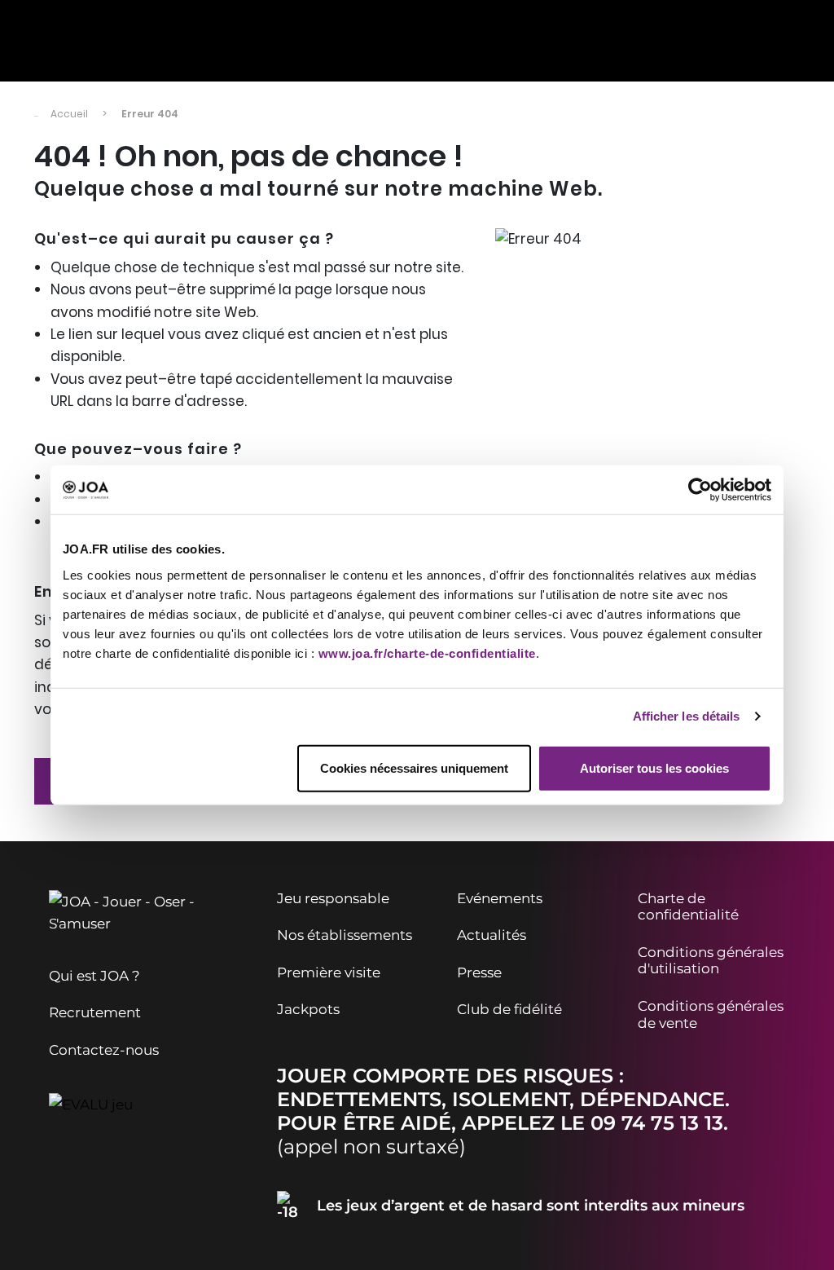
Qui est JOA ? (94, 976)
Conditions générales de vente (711, 1014)
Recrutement (95, 1012)
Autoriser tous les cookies (654, 767)
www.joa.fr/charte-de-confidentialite (427, 652)
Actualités (491, 935)
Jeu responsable (333, 898)
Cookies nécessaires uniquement (414, 767)
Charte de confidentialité (688, 907)
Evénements (499, 898)
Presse (479, 972)
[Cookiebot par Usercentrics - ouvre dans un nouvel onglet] (700, 490)
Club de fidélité (509, 1009)
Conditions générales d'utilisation (711, 960)
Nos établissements (344, 935)
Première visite (328, 972)
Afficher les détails (686, 716)
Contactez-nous (104, 1050)
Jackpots (308, 1009)
